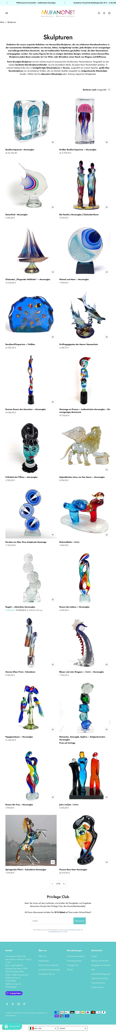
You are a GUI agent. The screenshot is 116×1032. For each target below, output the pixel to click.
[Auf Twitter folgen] (12, 1004)
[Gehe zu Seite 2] (64, 884)
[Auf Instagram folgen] (18, 1004)
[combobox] (43, 1028)
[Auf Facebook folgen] (6, 1004)
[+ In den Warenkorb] (53, 142)
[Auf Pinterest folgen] (24, 1004)
